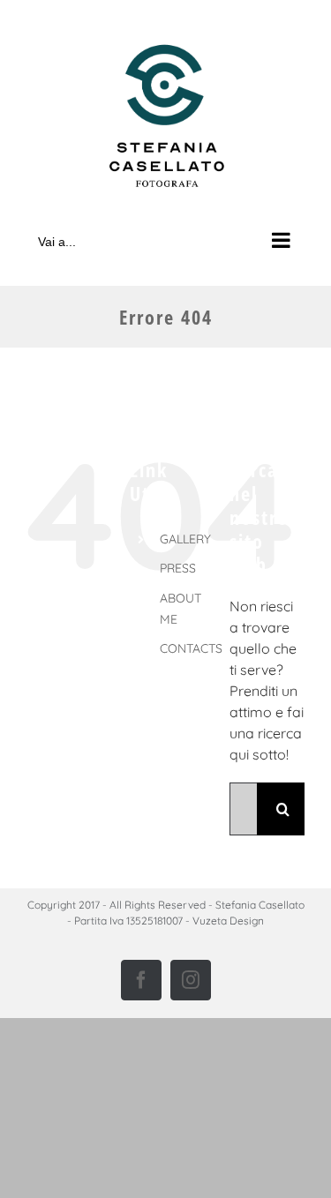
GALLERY (185, 539)
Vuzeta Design (228, 920)
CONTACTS (191, 648)
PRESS (178, 568)
